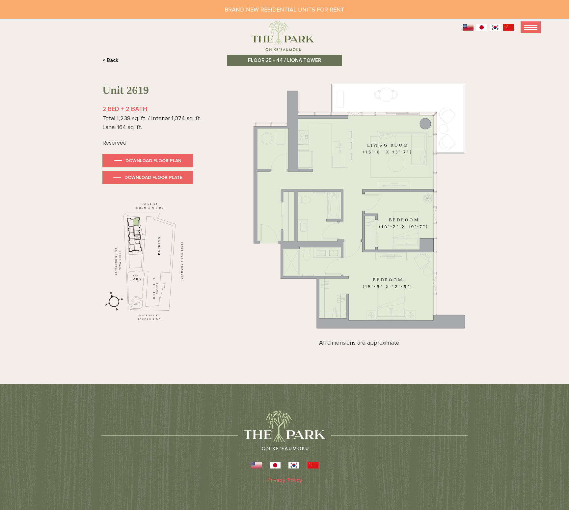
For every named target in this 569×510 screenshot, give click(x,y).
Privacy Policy (284, 480)
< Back (110, 60)
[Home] (284, 39)
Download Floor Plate (153, 177)
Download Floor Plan (153, 160)
